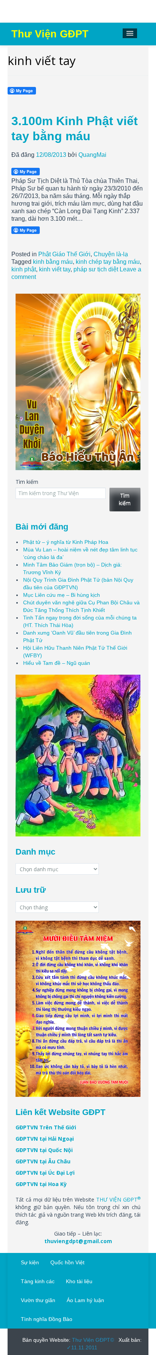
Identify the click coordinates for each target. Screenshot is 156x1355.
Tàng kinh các (38, 1281)
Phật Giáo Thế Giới (64, 254)
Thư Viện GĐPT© (92, 1340)
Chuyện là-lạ (111, 254)
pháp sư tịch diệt (95, 269)
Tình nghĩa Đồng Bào (46, 1319)
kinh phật (23, 269)
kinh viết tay (54, 269)
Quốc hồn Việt (67, 1262)
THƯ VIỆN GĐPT (118, 1199)
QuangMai (92, 155)
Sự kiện (30, 1262)
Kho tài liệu (79, 1281)
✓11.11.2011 (82, 1347)
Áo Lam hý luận (85, 1300)
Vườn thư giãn (38, 1300)
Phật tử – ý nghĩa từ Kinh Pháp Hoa (65, 542)
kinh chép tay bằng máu (108, 262)
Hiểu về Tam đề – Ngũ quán (56, 663)
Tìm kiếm (27, 481)
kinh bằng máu (53, 262)
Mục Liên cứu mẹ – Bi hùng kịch (61, 595)
